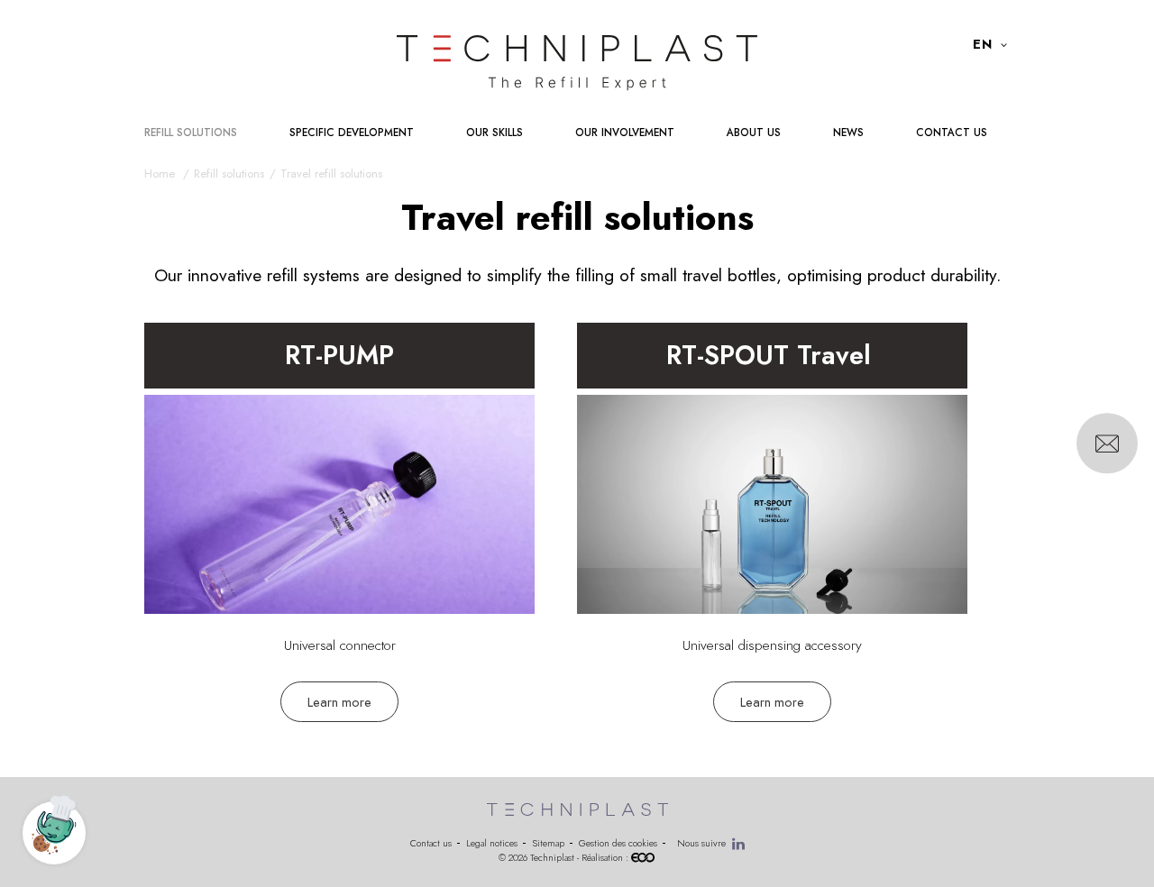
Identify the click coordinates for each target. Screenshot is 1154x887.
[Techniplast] (577, 63)
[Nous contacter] (1106, 443)
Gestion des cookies (618, 843)
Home (161, 173)
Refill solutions (229, 173)
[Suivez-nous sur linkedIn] (738, 843)
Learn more (339, 701)
